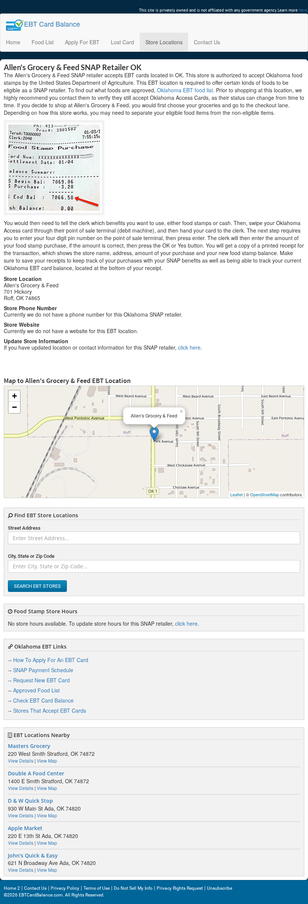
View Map (47, 760)
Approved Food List (36, 690)
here (303, 10)
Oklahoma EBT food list (185, 90)
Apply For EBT (82, 42)
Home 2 (12, 888)
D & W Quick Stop (30, 800)
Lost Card (122, 42)
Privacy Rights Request (180, 888)
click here (189, 347)
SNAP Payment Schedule (43, 670)
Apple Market (25, 828)
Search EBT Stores (37, 586)
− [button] (14, 407)
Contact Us (207, 42)
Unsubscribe (219, 888)
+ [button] (14, 396)
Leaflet (236, 494)
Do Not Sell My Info (133, 888)
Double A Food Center (36, 773)
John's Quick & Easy (33, 855)
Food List (43, 42)
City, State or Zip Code (31, 556)
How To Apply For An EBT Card (50, 660)
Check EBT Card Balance (43, 700)
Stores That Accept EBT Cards (49, 710)
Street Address (24, 528)
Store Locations (164, 42)
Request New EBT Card (41, 680)
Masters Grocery (29, 746)
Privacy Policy (65, 888)
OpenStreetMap (264, 494)
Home (13, 42)
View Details (20, 760)
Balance (52, 24)
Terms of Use (96, 888)
